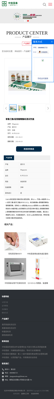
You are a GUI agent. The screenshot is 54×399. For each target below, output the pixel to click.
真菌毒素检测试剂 (9, 328)
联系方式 (5, 313)
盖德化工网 (25, 394)
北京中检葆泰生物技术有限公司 (14, 391)
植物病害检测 (7, 335)
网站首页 (18, 51)
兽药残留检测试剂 (9, 325)
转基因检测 (6, 332)
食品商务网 (35, 394)
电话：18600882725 (11, 373)
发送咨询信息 (29, 149)
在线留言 (5, 309)
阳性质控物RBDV (15, 254)
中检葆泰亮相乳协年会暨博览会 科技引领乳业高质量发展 (24, 347)
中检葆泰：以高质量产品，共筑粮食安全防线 (19, 357)
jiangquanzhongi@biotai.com (18, 376)
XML (47, 391)
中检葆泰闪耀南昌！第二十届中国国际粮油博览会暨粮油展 (25, 354)
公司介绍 (5, 302)
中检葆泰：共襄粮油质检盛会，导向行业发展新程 (21, 350)
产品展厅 (27, 51)
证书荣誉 (5, 306)
